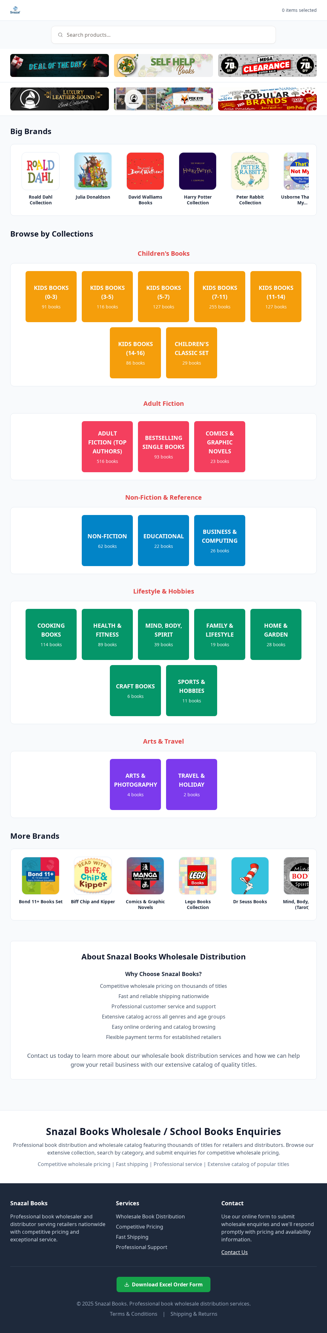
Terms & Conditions (133, 1313)
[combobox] (163, 35)
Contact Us (234, 1252)
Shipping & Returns (194, 1313)
